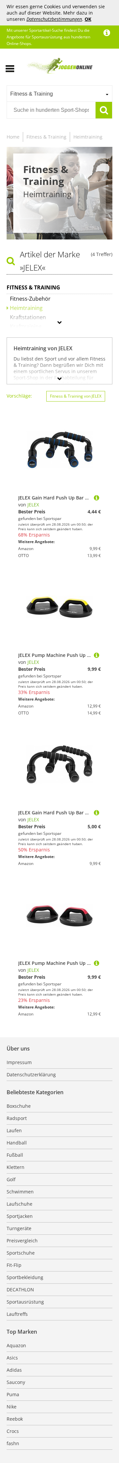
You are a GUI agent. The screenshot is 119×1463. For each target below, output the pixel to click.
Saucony (16, 1382)
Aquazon (16, 1345)
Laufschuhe (19, 1204)
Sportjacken (20, 1216)
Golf (11, 1179)
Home (13, 137)
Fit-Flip (14, 1265)
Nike (12, 1406)
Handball (17, 1143)
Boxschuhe (19, 1106)
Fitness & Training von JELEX (75, 396)
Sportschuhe (21, 1253)
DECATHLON (20, 1289)
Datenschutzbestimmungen (54, 19)
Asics (12, 1358)
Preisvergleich (22, 1240)
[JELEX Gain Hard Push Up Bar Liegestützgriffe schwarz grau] (96, 812)
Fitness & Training (46, 137)
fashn (13, 1443)
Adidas (14, 1370)
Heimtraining (87, 137)
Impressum (19, 1062)
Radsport (17, 1118)
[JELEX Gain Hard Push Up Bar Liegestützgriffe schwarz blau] (96, 497)
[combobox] (59, 93)
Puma (13, 1394)
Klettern (15, 1167)
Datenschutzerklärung (31, 1074)
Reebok (15, 1419)
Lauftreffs (17, 1314)
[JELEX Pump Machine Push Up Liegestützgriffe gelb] (96, 655)
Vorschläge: (19, 396)
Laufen (14, 1130)
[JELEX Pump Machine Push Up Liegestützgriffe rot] (96, 963)
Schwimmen (20, 1191)
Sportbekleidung (25, 1277)
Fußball (15, 1155)
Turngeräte (19, 1228)
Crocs (13, 1431)
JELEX (33, 504)
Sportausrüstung (25, 1302)
